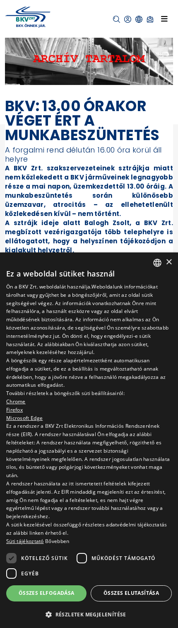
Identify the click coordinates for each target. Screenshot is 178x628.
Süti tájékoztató (25, 541)
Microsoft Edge (24, 418)
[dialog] (89, 440)
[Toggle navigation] (164, 18)
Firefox (14, 409)
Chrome (16, 401)
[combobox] (157, 263)
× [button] (169, 262)
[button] (116, 19)
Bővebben (57, 541)
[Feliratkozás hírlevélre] (150, 19)
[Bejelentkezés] (127, 19)
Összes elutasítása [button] (131, 592)
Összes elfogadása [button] (47, 592)
